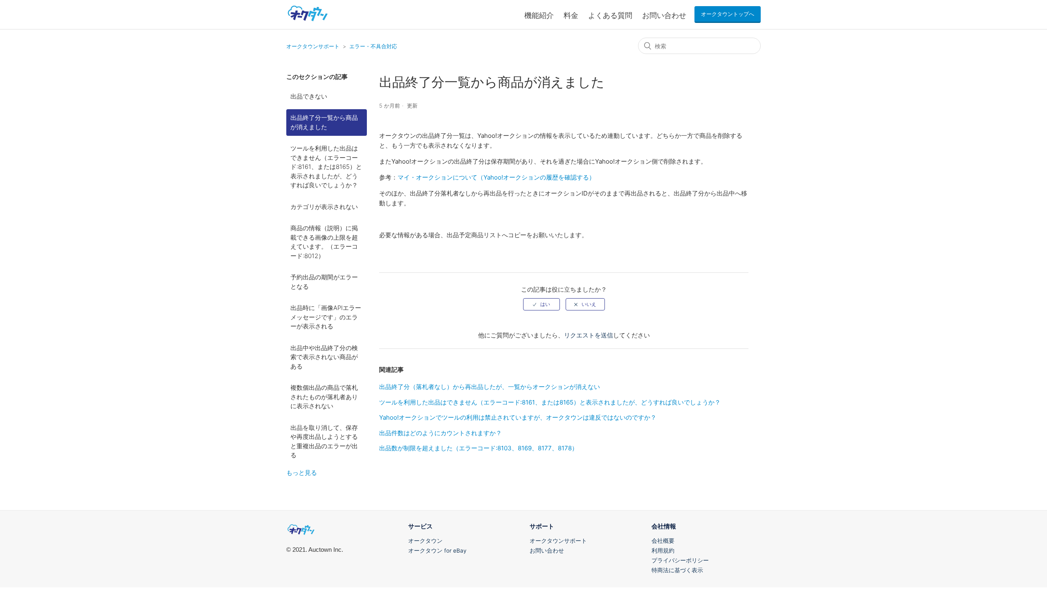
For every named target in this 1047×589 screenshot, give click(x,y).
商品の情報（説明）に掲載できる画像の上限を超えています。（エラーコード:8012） (324, 242)
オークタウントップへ (727, 14)
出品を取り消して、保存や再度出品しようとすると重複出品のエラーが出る (324, 441)
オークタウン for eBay (437, 550)
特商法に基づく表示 (677, 570)
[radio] (541, 304)
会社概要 (663, 540)
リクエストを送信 (588, 335)
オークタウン (425, 540)
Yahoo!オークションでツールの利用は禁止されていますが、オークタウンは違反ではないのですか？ (517, 417)
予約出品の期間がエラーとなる (324, 281)
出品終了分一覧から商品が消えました (324, 122)
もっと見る (301, 473)
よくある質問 (610, 15)
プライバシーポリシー (680, 560)
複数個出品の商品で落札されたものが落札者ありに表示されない (324, 397)
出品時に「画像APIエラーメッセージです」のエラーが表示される (325, 317)
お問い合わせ (664, 15)
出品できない (308, 96)
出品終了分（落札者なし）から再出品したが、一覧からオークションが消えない (489, 387)
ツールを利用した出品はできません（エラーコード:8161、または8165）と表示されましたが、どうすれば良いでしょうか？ (326, 166)
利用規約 (663, 550)
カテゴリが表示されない (324, 207)
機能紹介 (539, 15)
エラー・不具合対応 (373, 46)
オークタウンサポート (312, 46)
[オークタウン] (307, 21)
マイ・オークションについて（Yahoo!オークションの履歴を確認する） (496, 177)
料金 (571, 15)
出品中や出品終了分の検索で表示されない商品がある (324, 357)
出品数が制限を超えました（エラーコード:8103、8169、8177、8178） (478, 448)
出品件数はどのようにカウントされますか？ (440, 433)
